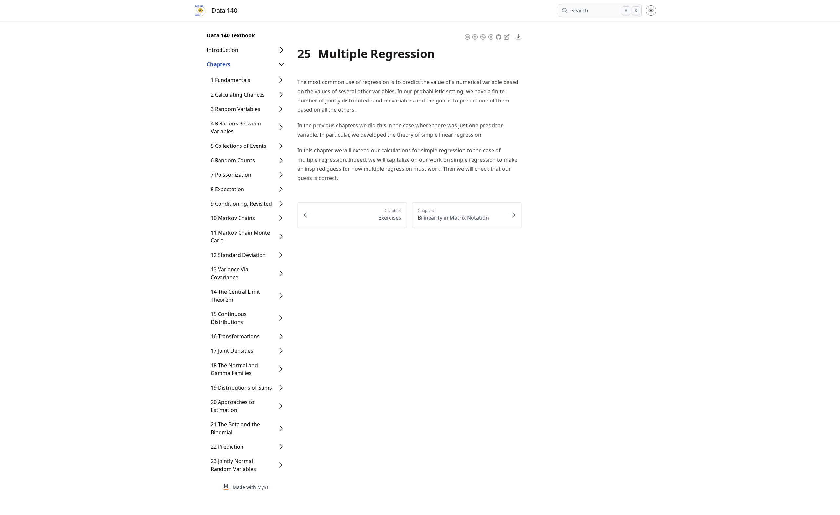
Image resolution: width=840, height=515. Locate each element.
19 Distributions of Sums (241, 387)
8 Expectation (227, 189)
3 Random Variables (235, 109)
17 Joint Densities (232, 350)
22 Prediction (227, 446)
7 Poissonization (231, 174)
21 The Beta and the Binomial (235, 428)
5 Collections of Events (238, 145)
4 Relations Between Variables (236, 127)
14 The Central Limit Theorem (235, 295)
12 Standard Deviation (238, 254)
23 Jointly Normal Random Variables (233, 465)
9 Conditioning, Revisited (241, 203)
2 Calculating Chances (238, 94)
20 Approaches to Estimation (232, 406)
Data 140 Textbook (231, 35)
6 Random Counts (233, 160)
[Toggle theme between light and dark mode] (651, 10)
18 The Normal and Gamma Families (234, 369)
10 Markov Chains (233, 218)
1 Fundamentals (230, 80)
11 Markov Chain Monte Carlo (240, 236)
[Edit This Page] (507, 36)
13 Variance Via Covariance (229, 273)
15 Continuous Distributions (229, 317)
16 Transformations (235, 336)
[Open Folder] (281, 49)
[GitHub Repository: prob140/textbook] (499, 36)
